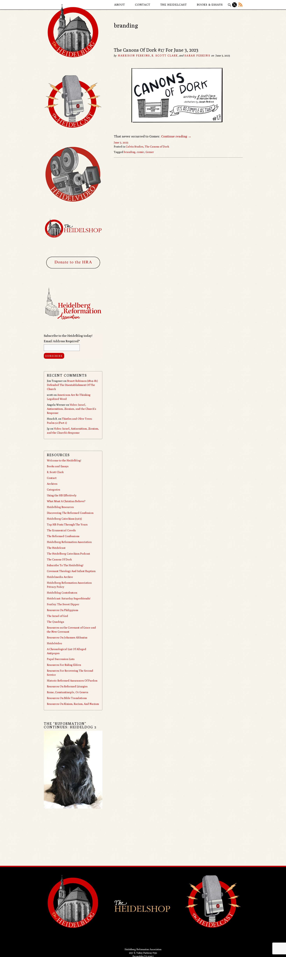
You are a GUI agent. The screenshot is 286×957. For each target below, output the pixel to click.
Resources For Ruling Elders (64, 664)
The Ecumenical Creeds (61, 530)
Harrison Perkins (134, 55)
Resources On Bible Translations (67, 698)
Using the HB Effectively (61, 495)
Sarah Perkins (197, 55)
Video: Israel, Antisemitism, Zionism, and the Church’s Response (71, 408)
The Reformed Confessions (63, 536)
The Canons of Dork (157, 146)
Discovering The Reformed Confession (70, 512)
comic (140, 152)
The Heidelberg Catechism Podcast (68, 553)
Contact (142, 4)
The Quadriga (55, 621)
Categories (53, 489)
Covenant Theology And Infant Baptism (71, 571)
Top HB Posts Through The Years (67, 524)
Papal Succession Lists (61, 659)
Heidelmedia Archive (60, 576)
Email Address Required (62, 341)
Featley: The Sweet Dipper (63, 604)
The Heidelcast (173, 4)
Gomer (150, 152)
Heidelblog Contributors (62, 592)
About (119, 4)
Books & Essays (210, 4)
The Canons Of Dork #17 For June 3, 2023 (156, 50)
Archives (52, 483)
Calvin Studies (134, 146)
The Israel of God (57, 615)
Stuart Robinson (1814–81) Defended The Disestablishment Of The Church (72, 385)
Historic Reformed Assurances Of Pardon (72, 680)
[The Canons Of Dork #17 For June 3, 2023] (178, 131)
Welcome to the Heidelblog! (64, 460)
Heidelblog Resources (60, 507)
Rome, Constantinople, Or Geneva (67, 692)
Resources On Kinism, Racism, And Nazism (73, 703)
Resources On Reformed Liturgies (67, 686)
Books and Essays (57, 466)
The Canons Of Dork (59, 559)
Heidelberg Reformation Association (69, 542)
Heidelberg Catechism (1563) (64, 518)
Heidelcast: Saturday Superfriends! (68, 598)
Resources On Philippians (62, 610)
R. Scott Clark (165, 55)
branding (129, 152)
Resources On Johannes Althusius (67, 637)
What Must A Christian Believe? (66, 501)
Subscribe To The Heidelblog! (65, 565)
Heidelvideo (54, 643)
